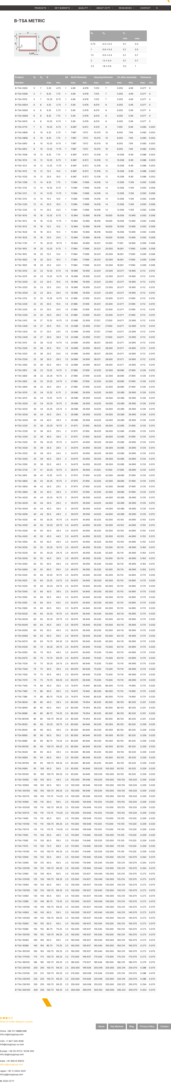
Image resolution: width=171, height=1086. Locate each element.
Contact (145, 8)
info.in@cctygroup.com (11, 1064)
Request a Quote (24, 1021)
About (101, 1026)
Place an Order (7, 1021)
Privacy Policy (147, 1026)
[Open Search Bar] (157, 8)
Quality (83, 8)
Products (40, 8)
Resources (125, 8)
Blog (131, 1026)
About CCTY (103, 8)
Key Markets (62, 8)
